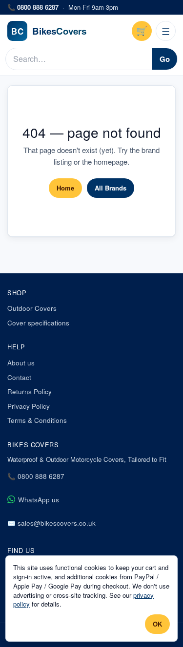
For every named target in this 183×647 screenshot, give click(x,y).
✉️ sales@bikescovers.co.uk (51, 523)
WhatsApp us (38, 499)
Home (65, 187)
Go (165, 59)
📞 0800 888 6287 (35, 476)
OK (157, 623)
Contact (19, 377)
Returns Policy (29, 391)
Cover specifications (38, 322)
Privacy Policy (28, 406)
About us (21, 362)
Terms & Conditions (37, 420)
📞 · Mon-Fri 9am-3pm (62, 7)
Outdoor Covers (32, 308)
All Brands (110, 187)
